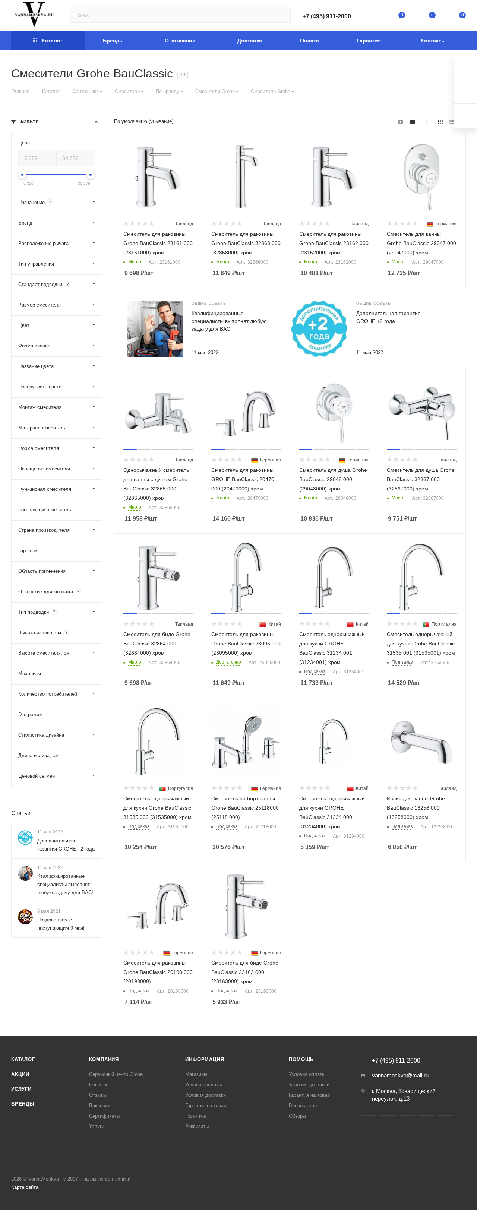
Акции (20, 1074)
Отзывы (98, 1095)
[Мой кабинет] (371, 16)
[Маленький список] (400, 121)
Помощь (301, 1059)
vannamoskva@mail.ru (400, 1075)
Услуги (21, 1089)
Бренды (23, 1104)
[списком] (452, 121)
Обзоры (297, 1116)
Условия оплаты (203, 1084)
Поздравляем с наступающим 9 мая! (61, 924)
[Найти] (281, 15)
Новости (98, 1084)
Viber (445, 1123)
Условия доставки (205, 1095)
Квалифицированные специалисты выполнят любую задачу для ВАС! (229, 321)
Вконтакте (369, 1123)
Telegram (388, 1123)
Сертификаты (104, 1116)
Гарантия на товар (205, 1105)
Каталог (23, 1059)
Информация (204, 1059)
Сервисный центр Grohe (116, 1074)
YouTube (407, 1123)
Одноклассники (426, 1123)
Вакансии (99, 1105)
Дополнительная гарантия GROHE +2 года (66, 845)
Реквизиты (197, 1126)
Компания (104, 1059)
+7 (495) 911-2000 (327, 16)
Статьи (21, 813)
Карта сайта (24, 1187)
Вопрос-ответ (304, 1105)
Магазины (196, 1074)
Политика (195, 1116)
